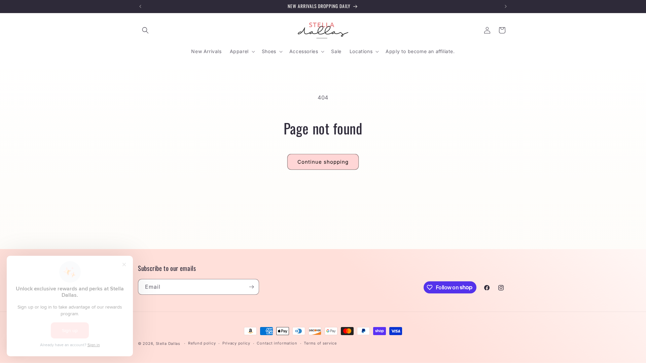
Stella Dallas (168, 343)
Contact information (277, 343)
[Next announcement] (505, 6)
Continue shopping (323, 162)
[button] (145, 30)
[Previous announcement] (140, 6)
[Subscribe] (251, 287)
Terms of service (320, 343)
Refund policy (202, 343)
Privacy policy (236, 343)
